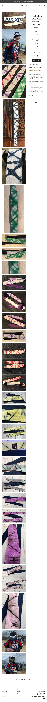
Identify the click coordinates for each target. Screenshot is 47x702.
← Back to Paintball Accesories (23, 679)
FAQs (3, 694)
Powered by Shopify (41, 691)
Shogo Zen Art (42, 689)
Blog (2, 693)
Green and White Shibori (36, 40)
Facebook (20, 689)
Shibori (30, 70)
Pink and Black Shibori (36, 56)
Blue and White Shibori (36, 34)
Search (3, 689)
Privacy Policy (4, 691)
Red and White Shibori (36, 37)
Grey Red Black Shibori (36, 46)
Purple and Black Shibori (36, 52)
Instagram (20, 693)
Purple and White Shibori (36, 43)
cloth (34, 75)
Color (36, 31)
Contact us (4, 696)
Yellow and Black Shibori (36, 49)
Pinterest (19, 691)
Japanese (35, 70)
